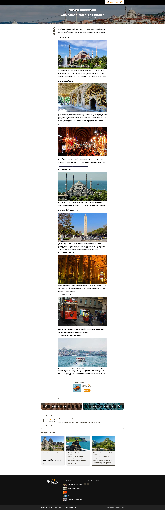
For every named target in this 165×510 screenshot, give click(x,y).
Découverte (71, 10)
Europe (77, 10)
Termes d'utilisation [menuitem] (110, 507)
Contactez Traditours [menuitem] (119, 507)
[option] (82, 14)
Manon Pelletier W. (47, 452)
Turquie (94, 10)
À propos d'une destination (86, 10)
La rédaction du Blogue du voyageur (76, 17)
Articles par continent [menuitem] (97, 2)
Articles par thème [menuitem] (84, 2)
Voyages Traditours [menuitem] (112, 2)
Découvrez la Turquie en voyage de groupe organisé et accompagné (73, 166)
